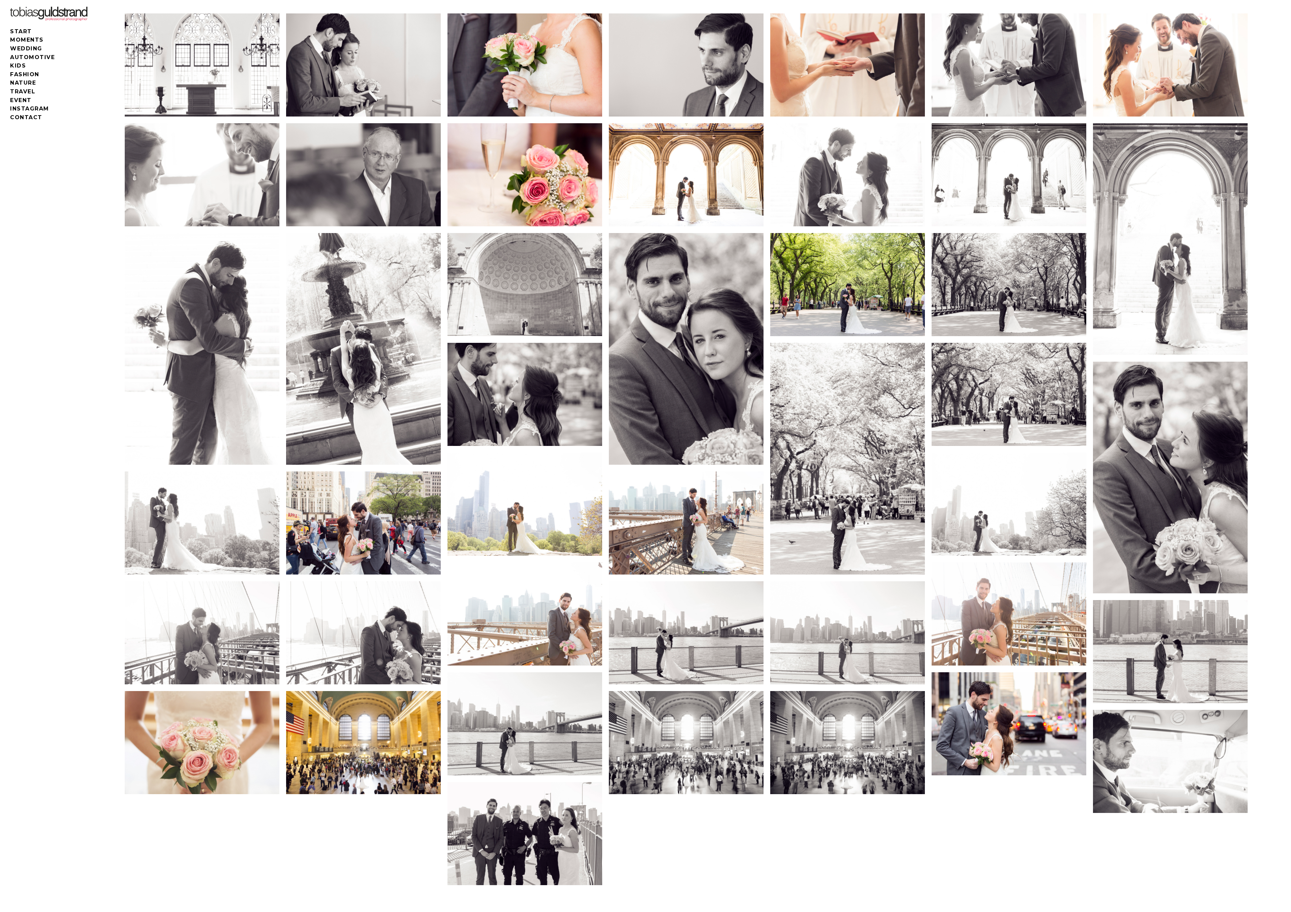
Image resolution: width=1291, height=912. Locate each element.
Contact (26, 117)
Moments (27, 40)
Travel (22, 91)
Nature (23, 83)
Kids (18, 65)
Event (21, 100)
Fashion (24, 74)
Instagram (29, 108)
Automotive (32, 57)
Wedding (26, 48)
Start (21, 31)
